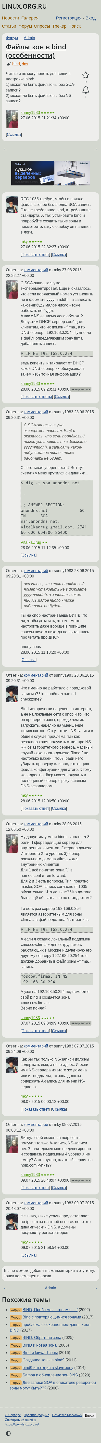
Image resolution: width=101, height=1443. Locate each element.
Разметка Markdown (67, 1415)
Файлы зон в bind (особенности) (36, 51)
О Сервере (13, 1415)
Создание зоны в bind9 (43, 1360)
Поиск (74, 26)
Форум (25, 26)
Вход (91, 18)
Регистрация (69, 18)
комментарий (36, 270)
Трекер (59, 26)
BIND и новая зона (40, 1345)
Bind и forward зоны (40, 1353)
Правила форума (36, 1415)
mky (24, 241)
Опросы (42, 26)
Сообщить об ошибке (20, 1420)
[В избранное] (85, 75)
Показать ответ (35, 255)
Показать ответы (37, 397)
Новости (10, 18)
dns (25, 64)
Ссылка (14, 134)
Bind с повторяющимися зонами (52, 1317)
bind (16, 64)
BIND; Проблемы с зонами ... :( (50, 1310)
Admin (29, 38)
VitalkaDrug (31, 542)
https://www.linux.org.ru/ (22, 1424)
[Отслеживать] (85, 90)
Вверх (89, 1415)
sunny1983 (30, 112)
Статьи (9, 26)
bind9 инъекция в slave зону (48, 1368)
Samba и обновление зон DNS (50, 1375)
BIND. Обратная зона (42, 1337)
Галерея (29, 18)
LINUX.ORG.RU (24, 6)
